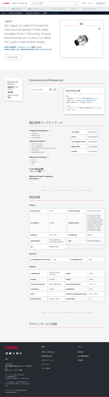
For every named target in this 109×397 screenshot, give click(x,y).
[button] (99, 29)
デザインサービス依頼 (13, 96)
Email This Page (12, 57)
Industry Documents (37, 141)
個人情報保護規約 (83, 356)
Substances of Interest (38, 157)
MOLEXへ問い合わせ (48, 352)
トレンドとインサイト (57, 9)
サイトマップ (8, 390)
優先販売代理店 (90, 100)
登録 (84, 3)
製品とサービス (16, 9)
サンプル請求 (46, 368)
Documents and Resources (13, 83)
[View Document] (50, 89)
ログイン (91, 3)
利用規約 (80, 352)
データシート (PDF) (36, 89)
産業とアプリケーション (35, 9)
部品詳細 (10, 92)
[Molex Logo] (15, 3)
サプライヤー (46, 364)
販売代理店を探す (47, 356)
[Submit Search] (76, 3)
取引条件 (80, 360)
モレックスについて (89, 9)
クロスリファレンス (48, 360)
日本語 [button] (101, 3)
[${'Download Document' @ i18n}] (55, 89)
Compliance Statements (38, 131)
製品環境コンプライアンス (13, 88)
